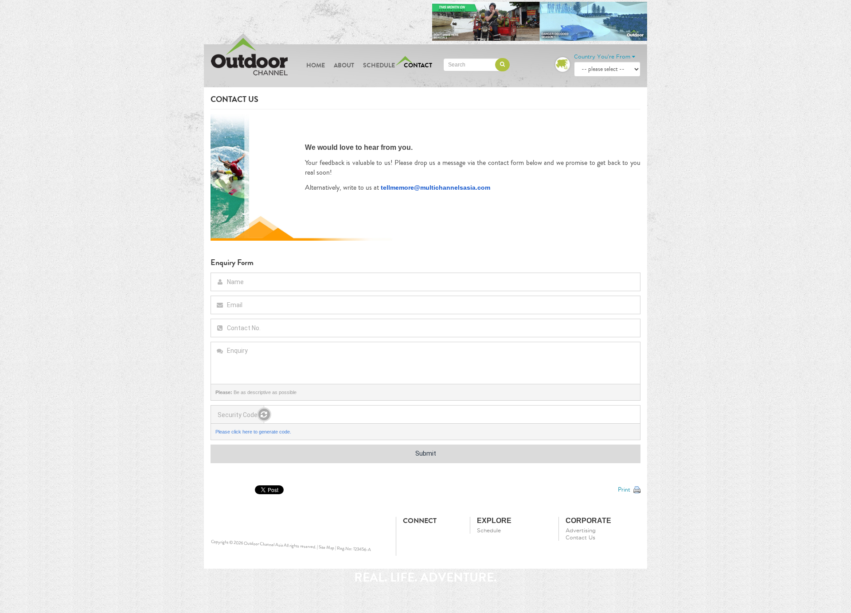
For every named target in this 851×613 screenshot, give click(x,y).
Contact (418, 65)
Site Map (327, 547)
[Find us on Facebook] (410, 534)
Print (624, 489)
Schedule (379, 65)
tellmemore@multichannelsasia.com (435, 187)
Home (315, 65)
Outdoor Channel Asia (263, 544)
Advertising (581, 530)
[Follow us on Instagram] (426, 534)
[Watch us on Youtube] (442, 534)
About (344, 65)
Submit (425, 453)
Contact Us (580, 537)
